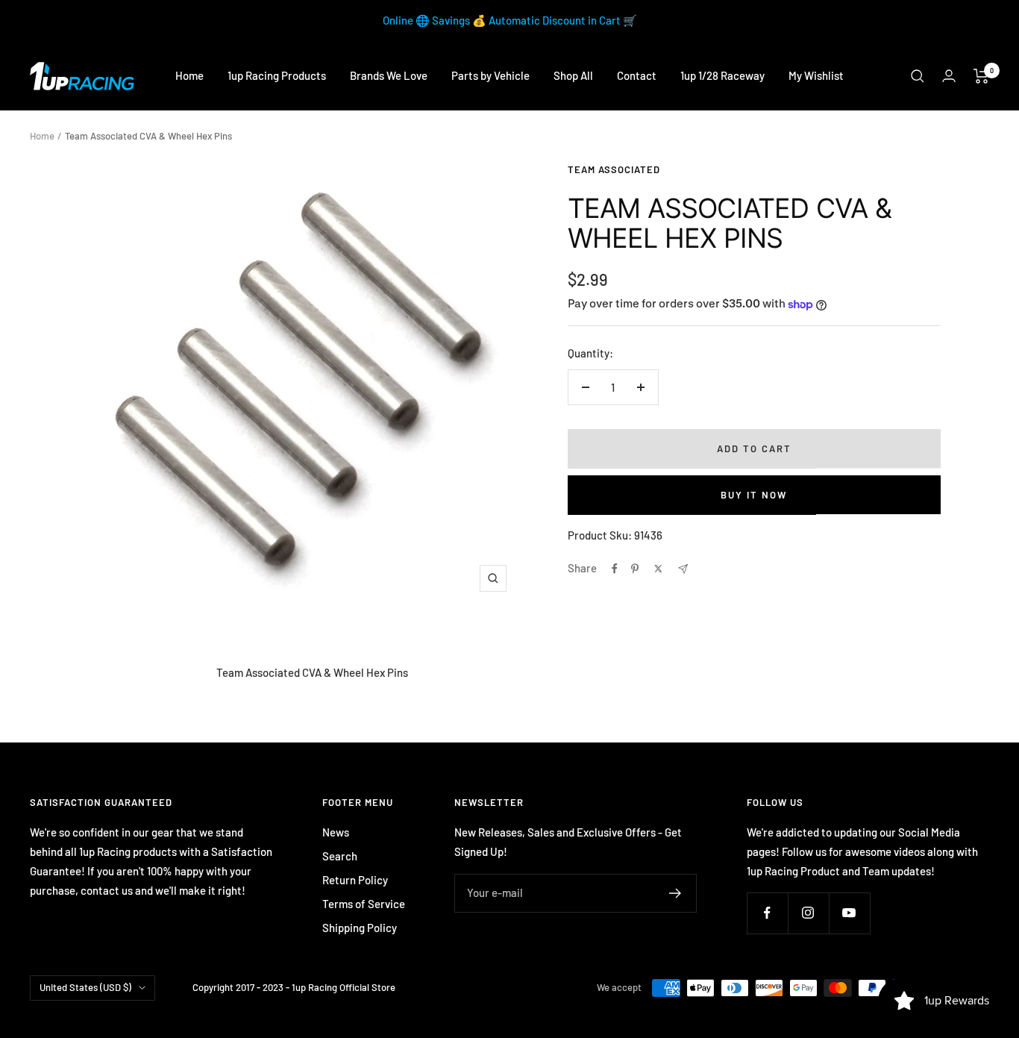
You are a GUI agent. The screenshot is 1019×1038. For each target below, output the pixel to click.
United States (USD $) (85, 987)
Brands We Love (388, 75)
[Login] (949, 75)
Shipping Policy (359, 927)
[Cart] (981, 76)
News (335, 832)
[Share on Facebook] (615, 568)
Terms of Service (363, 903)
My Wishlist (816, 75)
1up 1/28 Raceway (722, 75)
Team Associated (614, 169)
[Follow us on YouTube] (849, 913)
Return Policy (355, 880)
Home (189, 75)
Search (339, 856)
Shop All (573, 75)
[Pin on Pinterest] (635, 568)
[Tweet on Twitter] (658, 568)
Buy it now (754, 495)
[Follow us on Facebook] (767, 913)
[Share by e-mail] (683, 569)
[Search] (917, 76)
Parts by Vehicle (490, 75)
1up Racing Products (277, 75)
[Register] (675, 893)
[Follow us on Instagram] (808, 913)
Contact (636, 75)
